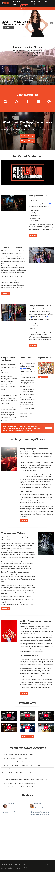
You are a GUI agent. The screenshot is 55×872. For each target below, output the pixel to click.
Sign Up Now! (43, 377)
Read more (45, 815)
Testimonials (22, 1)
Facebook (31, 4)
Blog (46, 1)
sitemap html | (12, 868)
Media (30, 1)
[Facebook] (45, 864)
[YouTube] (53, 864)
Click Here (36, 8)
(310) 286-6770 (29, 141)
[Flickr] (47, 864)
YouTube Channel (27, 736)
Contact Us (24, 5)
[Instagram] (50, 864)
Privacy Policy (6, 868)
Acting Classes (38, 1)
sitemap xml (17, 868)
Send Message (29, 136)
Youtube (35, 4)
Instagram (33, 4)
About (15, 1)
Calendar (15, 4)
